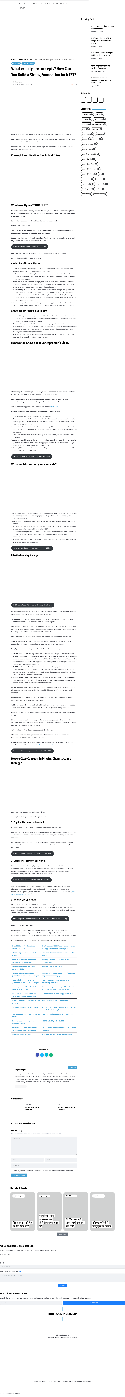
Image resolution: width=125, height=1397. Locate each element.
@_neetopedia (62, 1335)
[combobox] (62, 1258)
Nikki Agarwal (20, 1196)
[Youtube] (115, 6)
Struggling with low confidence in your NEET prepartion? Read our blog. (40, 919)
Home (13, 60)
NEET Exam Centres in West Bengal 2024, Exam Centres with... (101, 40)
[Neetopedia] (7, 6)
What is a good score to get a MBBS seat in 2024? (32, 548)
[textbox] (62, 1258)
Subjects (28, 60)
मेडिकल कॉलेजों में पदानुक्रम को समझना (102, 1224)
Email (2, 1263)
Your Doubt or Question (9, 1272)
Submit (62, 1285)
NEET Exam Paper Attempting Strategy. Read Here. (32, 605)
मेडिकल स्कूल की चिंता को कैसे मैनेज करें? (23, 1224)
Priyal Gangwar (17, 82)
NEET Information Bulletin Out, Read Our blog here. (32, 854)
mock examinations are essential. (41, 745)
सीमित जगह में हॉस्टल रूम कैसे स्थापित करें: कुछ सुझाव (100, 67)
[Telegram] (95, 99)
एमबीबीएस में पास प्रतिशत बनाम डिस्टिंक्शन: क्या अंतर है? (48, 1221)
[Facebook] (109, 6)
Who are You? (5, 1254)
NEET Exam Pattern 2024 (52, 966)
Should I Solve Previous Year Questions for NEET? (31, 456)
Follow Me (72, 1067)
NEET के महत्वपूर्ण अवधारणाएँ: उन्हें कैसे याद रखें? (75, 1223)
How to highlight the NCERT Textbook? (57, 1014)
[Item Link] (85, 28)
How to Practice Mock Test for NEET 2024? (29, 247)
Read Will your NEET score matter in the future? (31, 880)
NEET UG (20, 60)
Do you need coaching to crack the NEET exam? (102, 27)
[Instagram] (112, 6)
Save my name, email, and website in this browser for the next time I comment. (44, 1171)
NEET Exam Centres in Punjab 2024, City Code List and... (102, 54)
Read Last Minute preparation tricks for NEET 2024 (32, 751)
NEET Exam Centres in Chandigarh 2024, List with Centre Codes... (101, 80)
